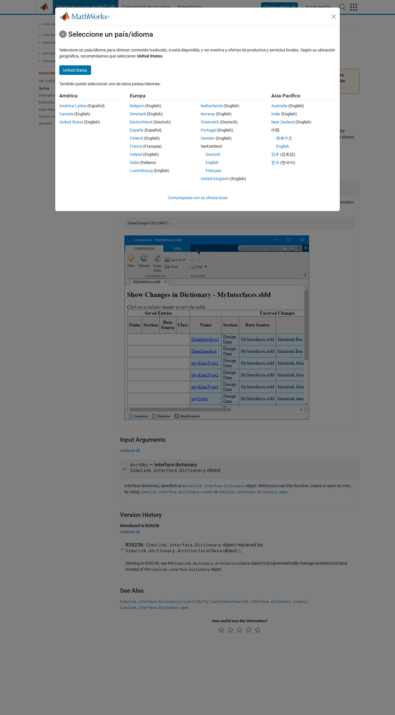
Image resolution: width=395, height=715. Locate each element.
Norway (208, 114)
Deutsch (213, 154)
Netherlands (212, 106)
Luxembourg (141, 170)
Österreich (210, 122)
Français (213, 170)
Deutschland (141, 122)
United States (71, 122)
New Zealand (283, 122)
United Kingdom (215, 178)
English (212, 162)
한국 (275, 162)
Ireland (136, 154)
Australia (279, 106)
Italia (134, 162)
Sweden (208, 138)
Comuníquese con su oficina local (197, 197)
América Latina (72, 106)
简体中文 (284, 138)
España (136, 130)
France (136, 146)
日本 (275, 154)
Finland (136, 138)
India (275, 114)
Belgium (137, 106)
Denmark (138, 114)
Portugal (208, 130)
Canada (66, 114)
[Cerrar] (334, 16)
